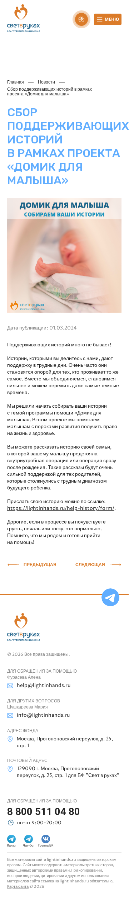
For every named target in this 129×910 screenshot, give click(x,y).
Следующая (90, 565)
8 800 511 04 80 (43, 811)
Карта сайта (18, 886)
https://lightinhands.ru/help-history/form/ (60, 508)
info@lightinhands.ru (43, 715)
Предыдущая (40, 565)
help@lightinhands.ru (43, 685)
